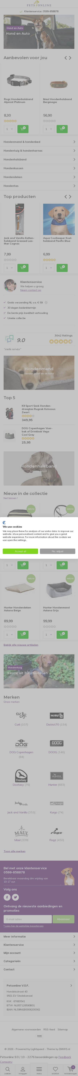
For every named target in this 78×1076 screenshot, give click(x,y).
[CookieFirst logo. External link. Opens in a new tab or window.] (4, 522)
